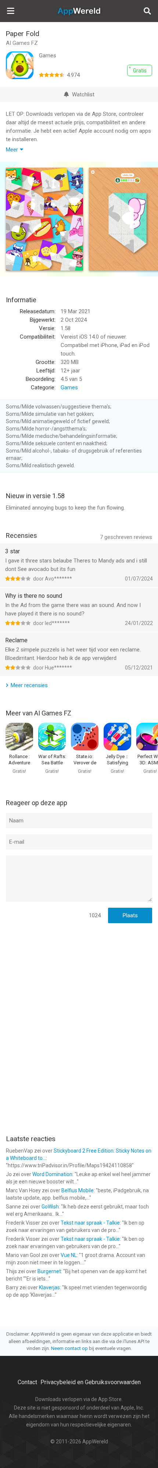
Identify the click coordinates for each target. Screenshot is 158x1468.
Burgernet (49, 1271)
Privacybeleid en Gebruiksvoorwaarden (90, 1382)
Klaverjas (49, 1287)
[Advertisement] (79, 977)
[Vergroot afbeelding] (44, 219)
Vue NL (69, 1255)
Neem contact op (69, 1348)
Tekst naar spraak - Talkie (90, 1223)
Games (69, 387)
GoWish (50, 1207)
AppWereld (79, 11)
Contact (27, 1382)
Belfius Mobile (77, 1190)
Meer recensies (29, 685)
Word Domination (52, 1174)
